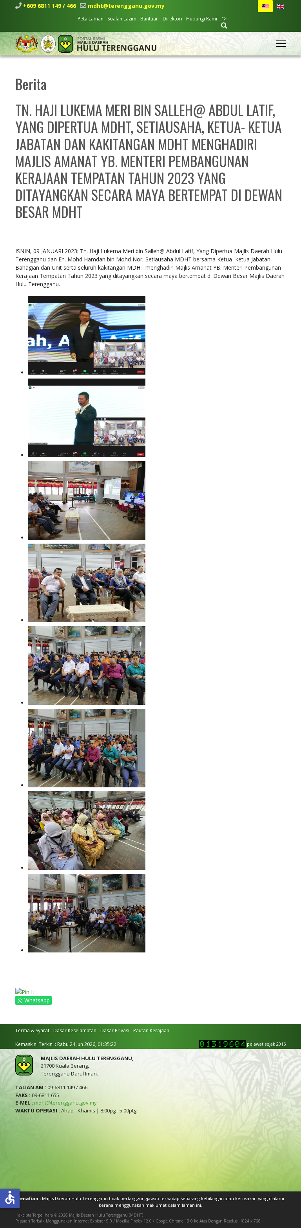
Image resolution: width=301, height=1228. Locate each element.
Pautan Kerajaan (151, 1030)
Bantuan (149, 18)
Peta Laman (90, 18)
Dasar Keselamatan (74, 1030)
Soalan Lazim (121, 18)
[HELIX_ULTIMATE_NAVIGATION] (281, 43)
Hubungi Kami (201, 18)
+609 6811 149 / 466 (49, 5)
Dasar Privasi (114, 1030)
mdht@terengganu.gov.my (126, 5)
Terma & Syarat (32, 1030)
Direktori (172, 18)
